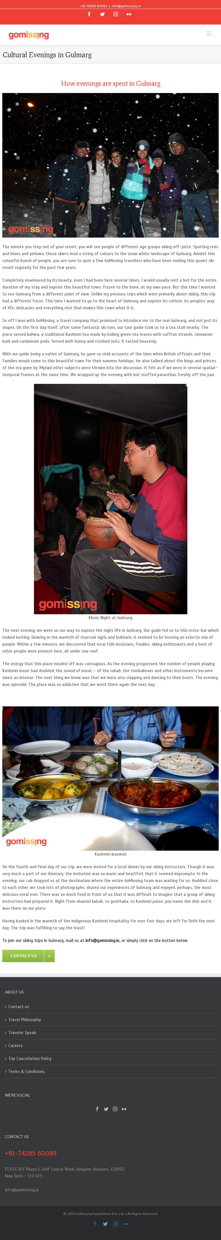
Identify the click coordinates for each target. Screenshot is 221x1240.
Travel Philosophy (24, 1019)
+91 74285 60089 (93, 6)
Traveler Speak (22, 1032)
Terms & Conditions (26, 1071)
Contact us (18, 1006)
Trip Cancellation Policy (30, 1058)
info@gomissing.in (126, 6)
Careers (15, 1045)
